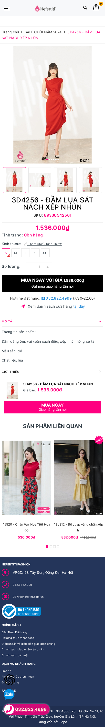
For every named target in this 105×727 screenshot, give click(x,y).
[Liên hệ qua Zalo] (9, 694)
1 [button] (47, 159)
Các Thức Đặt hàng (14, 632)
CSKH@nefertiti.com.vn (28, 596)
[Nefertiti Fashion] (45, 8)
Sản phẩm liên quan (52, 426)
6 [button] (58, 159)
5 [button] (56, 159)
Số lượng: (11, 266)
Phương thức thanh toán (18, 638)
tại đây (79, 306)
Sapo (63, 722)
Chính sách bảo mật (15, 655)
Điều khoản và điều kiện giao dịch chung (28, 643)
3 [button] (51, 159)
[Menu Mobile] (6, 8)
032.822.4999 (58, 298)
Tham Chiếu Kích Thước (45, 244)
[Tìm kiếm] (85, 9)
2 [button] (49, 159)
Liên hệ (6, 671)
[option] (52, 105)
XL (35, 253)
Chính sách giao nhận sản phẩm (23, 649)
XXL (45, 253)
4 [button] (53, 159)
